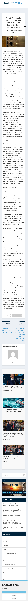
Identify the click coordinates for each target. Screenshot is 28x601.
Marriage (5, 576)
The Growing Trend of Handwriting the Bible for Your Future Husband (13, 504)
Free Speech (6, 561)
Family (5, 549)
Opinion (14, 32)
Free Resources (7, 557)
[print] (21, 315)
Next (21, 323)
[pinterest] (15, 315)
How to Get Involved (8, 568)
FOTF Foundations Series (9, 553)
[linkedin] (17, 315)
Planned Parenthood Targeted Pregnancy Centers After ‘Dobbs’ (12, 516)
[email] (19, 315)
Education (6, 541)
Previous (7, 323)
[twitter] (13, 315)
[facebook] (10, 315)
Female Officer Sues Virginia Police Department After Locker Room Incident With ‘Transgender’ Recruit (12, 522)
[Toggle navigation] (25, 27)
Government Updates (9, 564)
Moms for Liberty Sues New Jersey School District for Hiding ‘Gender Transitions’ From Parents (12, 510)
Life (4, 572)
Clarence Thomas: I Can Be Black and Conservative (13, 528)
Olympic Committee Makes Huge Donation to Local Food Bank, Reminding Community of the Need (19, 334)
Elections (5, 545)
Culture (5, 538)
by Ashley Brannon (9, 30)
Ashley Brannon (13, 362)
